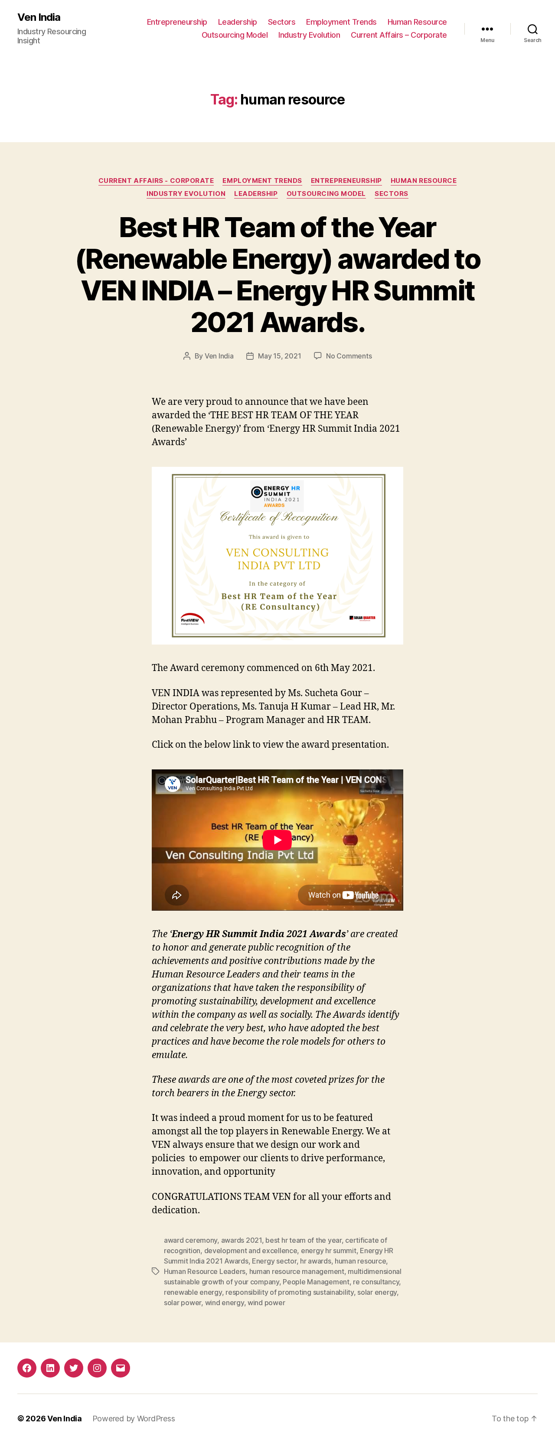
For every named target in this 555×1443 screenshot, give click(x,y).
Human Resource (417, 21)
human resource (360, 1261)
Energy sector (274, 1261)
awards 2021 (241, 1240)
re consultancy (376, 1281)
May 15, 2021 (279, 356)
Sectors (282, 21)
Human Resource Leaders (204, 1271)
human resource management (296, 1271)
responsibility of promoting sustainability (289, 1292)
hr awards (315, 1261)
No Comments (349, 356)
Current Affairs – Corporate (399, 34)
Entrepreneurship (177, 21)
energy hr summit (328, 1250)
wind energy (224, 1302)
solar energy (377, 1292)
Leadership (237, 21)
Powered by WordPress (133, 1418)
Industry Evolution (309, 34)
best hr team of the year (303, 1240)
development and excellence (250, 1250)
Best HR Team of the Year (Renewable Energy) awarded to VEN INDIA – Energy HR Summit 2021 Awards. (277, 274)
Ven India (38, 17)
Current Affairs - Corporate (156, 181)
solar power (182, 1302)
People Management (316, 1281)
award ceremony (190, 1240)
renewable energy (193, 1292)
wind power (266, 1302)
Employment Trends (341, 21)
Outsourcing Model (235, 34)
